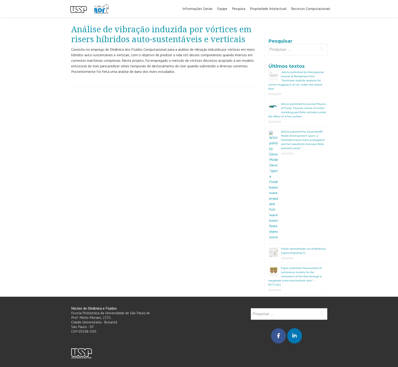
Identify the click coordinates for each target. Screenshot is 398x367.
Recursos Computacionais (310, 8)
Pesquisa (238, 8)
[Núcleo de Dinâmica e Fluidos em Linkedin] (294, 335)
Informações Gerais (197, 8)
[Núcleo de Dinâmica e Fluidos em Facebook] (278, 335)
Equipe (222, 8)
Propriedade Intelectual (268, 8)
